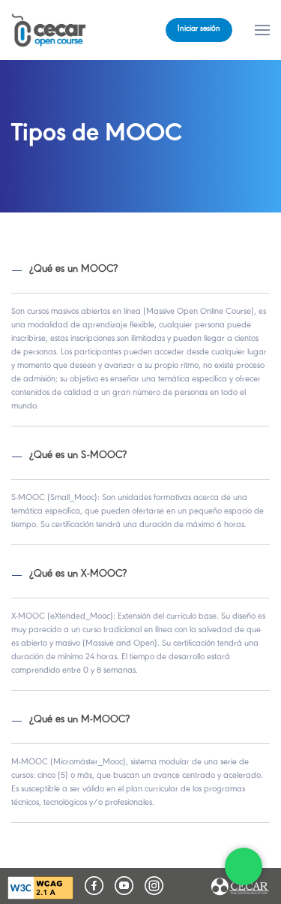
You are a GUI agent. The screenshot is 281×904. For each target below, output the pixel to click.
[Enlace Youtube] (124, 885)
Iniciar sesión (199, 30)
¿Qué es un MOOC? (73, 270)
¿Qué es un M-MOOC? (79, 720)
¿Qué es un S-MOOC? (78, 456)
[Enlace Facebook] (94, 885)
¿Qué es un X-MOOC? (78, 574)
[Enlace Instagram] (154, 885)
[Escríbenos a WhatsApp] (243, 866)
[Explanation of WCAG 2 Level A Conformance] (40, 887)
